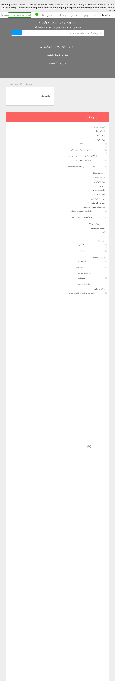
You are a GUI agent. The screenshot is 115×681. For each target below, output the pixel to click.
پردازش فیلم (99, 181)
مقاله (102, 236)
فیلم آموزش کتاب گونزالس (81, 160)
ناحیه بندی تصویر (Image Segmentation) (81, 166)
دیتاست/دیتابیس (98, 198)
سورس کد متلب (98, 202)
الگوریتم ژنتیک (81, 261)
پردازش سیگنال (98, 172)
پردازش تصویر (99, 139)
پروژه (102, 185)
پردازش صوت (99, 177)
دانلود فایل (45, 96)
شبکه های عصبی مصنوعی (94, 207)
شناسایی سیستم (98, 227)
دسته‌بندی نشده (98, 194)
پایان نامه (101, 135)
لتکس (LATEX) (81, 251)
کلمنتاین (81, 245)
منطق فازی (81, 278)
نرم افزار (101, 240)
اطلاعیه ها (100, 131)
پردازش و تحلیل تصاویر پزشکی (81, 150)
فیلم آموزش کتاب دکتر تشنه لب (81, 211)
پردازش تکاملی (81, 267)
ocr (81, 144)
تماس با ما (47, 15)
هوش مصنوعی (98, 257)
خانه (95, 15)
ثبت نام (74, 15)
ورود (86, 15)
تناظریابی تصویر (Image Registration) (83, 156)
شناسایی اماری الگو (96, 223)
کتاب (103, 232)
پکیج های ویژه (99, 190)
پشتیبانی (62, 15)
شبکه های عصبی (83, 273)
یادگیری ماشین (83, 284)
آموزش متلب (99, 126)
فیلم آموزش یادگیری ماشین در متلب (81, 293)
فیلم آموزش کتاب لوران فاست (81, 217)
